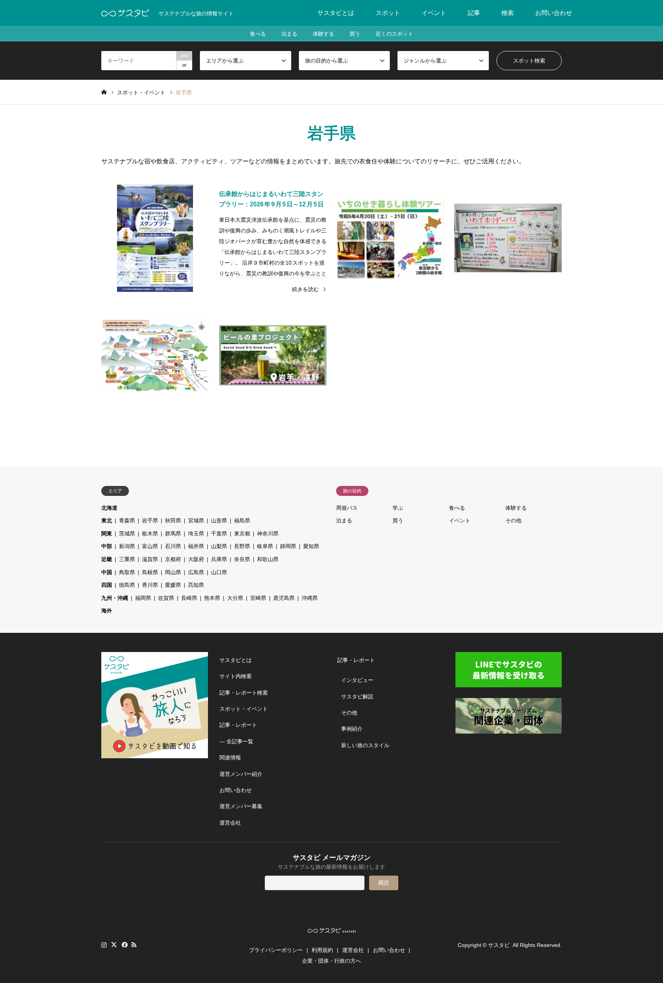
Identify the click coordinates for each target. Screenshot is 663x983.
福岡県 (143, 598)
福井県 (196, 546)
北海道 (109, 508)
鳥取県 (127, 572)
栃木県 (150, 533)
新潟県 (127, 546)
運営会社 (230, 823)
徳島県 (127, 585)
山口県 (219, 572)
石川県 (173, 546)
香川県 (150, 585)
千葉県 (219, 533)
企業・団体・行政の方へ (331, 961)
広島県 (196, 572)
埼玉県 (196, 533)
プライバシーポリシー (276, 950)
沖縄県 (310, 598)
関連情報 (230, 757)
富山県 (150, 546)
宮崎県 (258, 598)
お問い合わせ (553, 13)
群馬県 (173, 533)
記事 (474, 13)
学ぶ (398, 508)
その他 (513, 520)
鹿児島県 (284, 598)
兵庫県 (219, 559)
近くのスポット (394, 34)
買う (355, 34)
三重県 (127, 559)
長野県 (242, 546)
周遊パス (347, 508)
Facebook (124, 944)
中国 (106, 572)
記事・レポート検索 (243, 693)
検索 (507, 13)
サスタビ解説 (357, 696)
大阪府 (196, 559)
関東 (106, 533)
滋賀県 (150, 559)
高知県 (196, 585)
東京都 (242, 533)
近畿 (106, 559)
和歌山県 (268, 559)
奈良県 (242, 559)
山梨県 (219, 546)
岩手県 (150, 520)
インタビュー (357, 680)
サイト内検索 (235, 676)
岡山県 (173, 572)
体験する (323, 34)
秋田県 (173, 520)
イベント (434, 13)
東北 (106, 520)
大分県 (235, 598)
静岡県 (288, 546)
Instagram (104, 944)
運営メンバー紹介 (240, 774)
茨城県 (127, 533)
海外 (106, 611)
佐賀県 (166, 598)
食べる (258, 34)
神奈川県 (268, 533)
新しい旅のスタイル (365, 745)
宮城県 (196, 520)
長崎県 (189, 598)
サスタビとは (335, 13)
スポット (388, 13)
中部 (106, 546)
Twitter (114, 944)
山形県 (219, 520)
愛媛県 (173, 585)
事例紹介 (352, 729)
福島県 (242, 520)
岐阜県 (265, 546)
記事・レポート (238, 725)
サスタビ (499, 945)
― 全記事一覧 (236, 741)
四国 (106, 585)
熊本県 (212, 598)
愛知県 (311, 546)
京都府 (173, 559)
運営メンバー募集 (240, 806)
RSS (134, 944)
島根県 (150, 572)
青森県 (127, 520)
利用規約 (322, 950)
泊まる (289, 34)
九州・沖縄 (114, 598)
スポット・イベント (243, 709)
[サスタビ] (125, 13)
